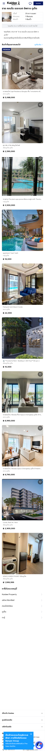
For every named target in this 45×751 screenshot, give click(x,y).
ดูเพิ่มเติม (38, 45)
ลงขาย (38, 3)
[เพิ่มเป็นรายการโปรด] (40, 50)
